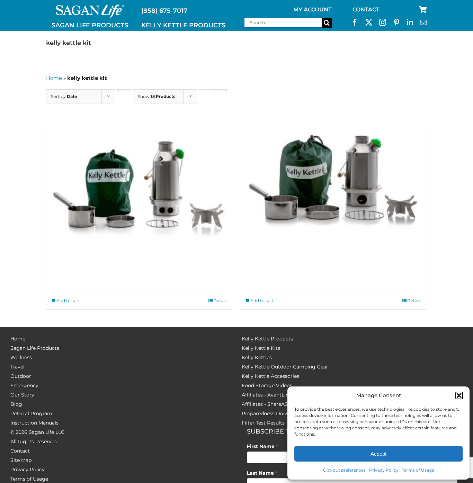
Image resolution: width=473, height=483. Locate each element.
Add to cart (68, 300)
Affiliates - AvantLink (267, 395)
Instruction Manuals (34, 423)
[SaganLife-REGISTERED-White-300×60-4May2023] (90, 7)
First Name (262, 446)
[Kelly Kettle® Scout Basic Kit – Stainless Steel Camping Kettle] (333, 185)
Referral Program (31, 413)
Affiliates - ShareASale (268, 404)
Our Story (22, 395)
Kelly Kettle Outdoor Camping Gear (285, 367)
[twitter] (368, 22)
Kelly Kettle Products (267, 339)
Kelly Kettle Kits (261, 348)
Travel (17, 367)
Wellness (21, 357)
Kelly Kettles (257, 357)
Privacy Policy (384, 470)
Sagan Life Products (34, 348)
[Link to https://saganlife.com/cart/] (423, 9)
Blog (16, 404)
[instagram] (382, 22)
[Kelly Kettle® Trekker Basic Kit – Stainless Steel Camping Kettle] (139, 185)
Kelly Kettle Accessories (270, 376)
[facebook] (354, 22)
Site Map (21, 460)
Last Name (262, 473)
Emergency (24, 385)
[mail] (423, 22)
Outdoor (20, 376)
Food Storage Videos (267, 385)
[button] (459, 395)
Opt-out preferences (344, 470)
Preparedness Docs (265, 413)
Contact (20, 451)
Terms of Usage (418, 470)
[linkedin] (410, 22)
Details (220, 300)
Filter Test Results (263, 423)
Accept (378, 454)
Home (54, 78)
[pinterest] (396, 22)
